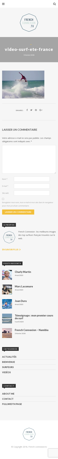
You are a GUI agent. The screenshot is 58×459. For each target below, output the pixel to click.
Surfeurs (8, 367)
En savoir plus (10, 249)
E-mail (5, 186)
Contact (8, 399)
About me (8, 393)
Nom (4, 179)
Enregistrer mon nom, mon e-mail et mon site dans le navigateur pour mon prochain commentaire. (27, 204)
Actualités (9, 356)
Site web (5, 193)
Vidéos (6, 372)
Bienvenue (8, 362)
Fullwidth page (12, 404)
